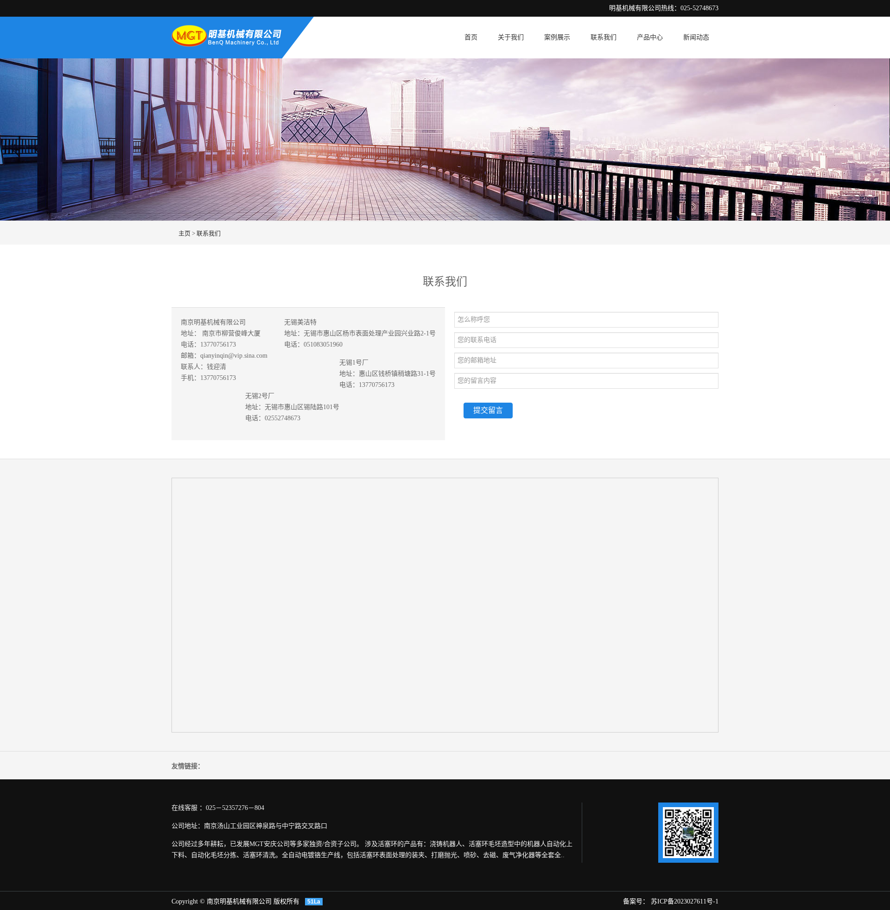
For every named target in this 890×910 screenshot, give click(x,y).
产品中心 (650, 37)
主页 (184, 233)
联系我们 (604, 37)
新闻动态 (696, 37)
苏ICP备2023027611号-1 (684, 901)
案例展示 (557, 37)
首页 (470, 37)
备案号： (637, 901)
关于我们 (511, 37)
